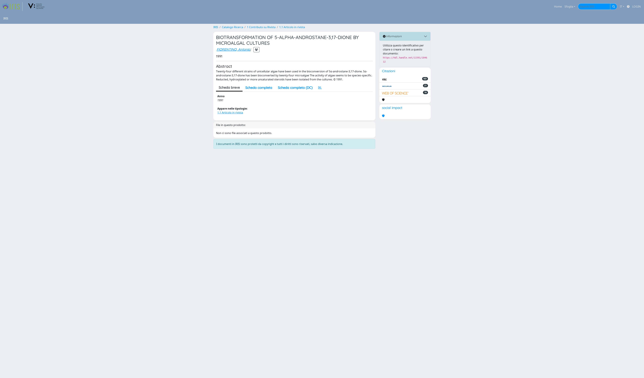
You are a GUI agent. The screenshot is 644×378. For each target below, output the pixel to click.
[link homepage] (12, 6)
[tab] (320, 87)
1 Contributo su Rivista (261, 27)
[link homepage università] (36, 6)
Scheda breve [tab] (229, 87)
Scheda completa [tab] (258, 87)
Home (558, 6)
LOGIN (636, 6)
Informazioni (394, 36)
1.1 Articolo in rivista (292, 27)
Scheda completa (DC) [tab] (295, 87)
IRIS (215, 27)
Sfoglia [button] (569, 6)
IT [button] (621, 6)
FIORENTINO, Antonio (233, 49)
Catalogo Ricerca (232, 27)
